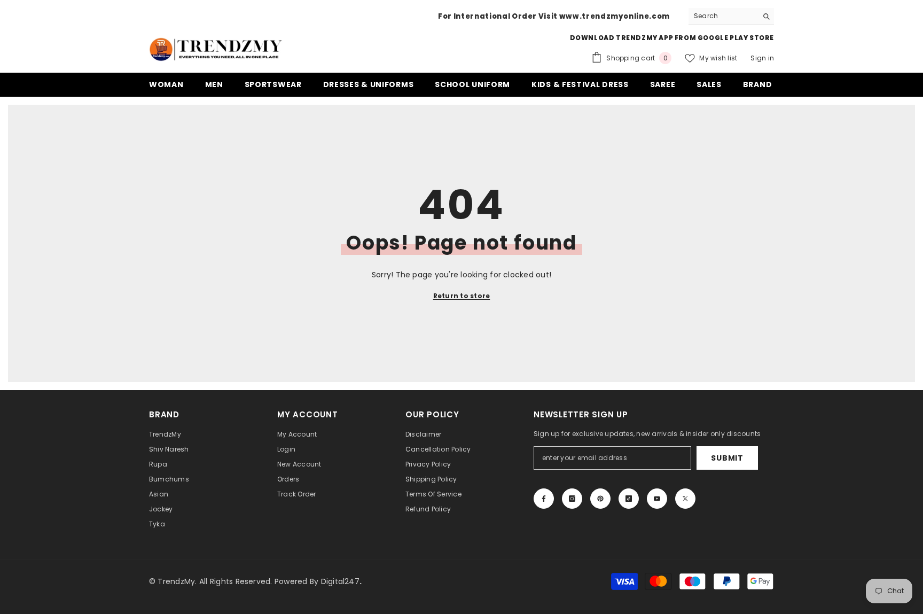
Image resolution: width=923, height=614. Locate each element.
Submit (727, 458)
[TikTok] (629, 498)
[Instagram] (572, 498)
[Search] (731, 16)
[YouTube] (657, 498)
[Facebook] (544, 498)
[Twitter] (685, 498)
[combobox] (723, 16)
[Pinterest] (600, 498)
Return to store (461, 295)
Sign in (762, 58)
